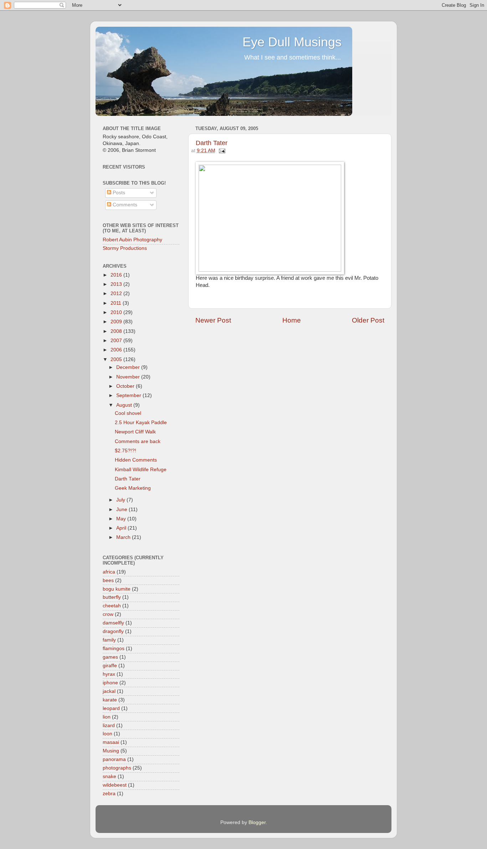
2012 (117, 293)
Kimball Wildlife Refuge (140, 469)
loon (107, 733)
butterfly (112, 597)
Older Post (368, 320)
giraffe (110, 665)
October (126, 386)
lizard (109, 725)
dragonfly (113, 631)
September (129, 395)
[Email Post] (221, 150)
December (128, 367)
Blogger (257, 822)
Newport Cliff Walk (135, 431)
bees (108, 580)
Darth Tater (211, 142)
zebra (109, 793)
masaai (111, 742)
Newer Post (213, 320)
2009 (117, 321)
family (109, 640)
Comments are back (137, 441)
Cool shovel (128, 413)
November (128, 377)
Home (291, 320)
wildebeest (115, 785)
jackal (109, 691)
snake (109, 776)
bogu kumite (116, 589)
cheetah (112, 605)
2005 (117, 359)
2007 (117, 340)
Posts (118, 192)
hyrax (109, 674)
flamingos (113, 648)
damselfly (113, 623)
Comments (124, 204)
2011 (117, 303)
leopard (111, 708)
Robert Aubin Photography (132, 239)
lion (107, 717)
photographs (117, 768)
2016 (117, 275)
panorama (114, 759)
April (122, 528)
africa (109, 572)
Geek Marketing (133, 488)
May (121, 518)
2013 (117, 284)
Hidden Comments (136, 460)
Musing (111, 750)
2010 (117, 312)
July (121, 500)
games (110, 657)
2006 (117, 350)
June (122, 509)
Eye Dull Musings (292, 42)
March (124, 537)
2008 (117, 331)
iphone (110, 682)
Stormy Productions (125, 248)
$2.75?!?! (125, 450)
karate (110, 700)
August (124, 405)
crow (108, 614)
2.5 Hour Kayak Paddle (141, 422)
